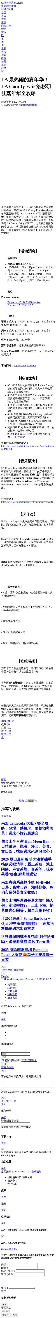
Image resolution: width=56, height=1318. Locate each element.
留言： (5, 1287)
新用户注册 (7, 1067)
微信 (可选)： (8, 1274)
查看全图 (18, 970)
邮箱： (5, 1267)
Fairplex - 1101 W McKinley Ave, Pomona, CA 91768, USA (24, 303)
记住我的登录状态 (14, 1060)
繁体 (34, 105)
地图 (27, 105)
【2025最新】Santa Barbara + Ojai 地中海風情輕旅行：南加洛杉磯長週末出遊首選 (27, 923)
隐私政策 (12, 994)
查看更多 (6, 816)
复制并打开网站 (9, 1315)
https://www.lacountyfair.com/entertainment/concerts (27, 502)
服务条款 (12, 997)
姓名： (5, 1264)
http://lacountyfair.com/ (25, 365)
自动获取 (36, 1171)
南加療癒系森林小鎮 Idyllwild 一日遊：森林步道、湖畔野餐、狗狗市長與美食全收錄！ (28, 887)
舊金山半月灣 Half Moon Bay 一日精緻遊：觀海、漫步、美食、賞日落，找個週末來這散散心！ (27, 846)
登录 (21, 800)
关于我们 (12, 984)
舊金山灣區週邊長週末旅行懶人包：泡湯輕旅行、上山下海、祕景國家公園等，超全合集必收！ (27, 905)
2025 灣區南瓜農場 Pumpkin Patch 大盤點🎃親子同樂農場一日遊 (27, 955)
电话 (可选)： (8, 1271)
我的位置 (6, 970)
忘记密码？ (30, 1060)
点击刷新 (30, 1092)
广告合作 (12, 991)
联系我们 (12, 988)
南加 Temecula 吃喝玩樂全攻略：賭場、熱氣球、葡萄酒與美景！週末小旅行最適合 (27, 828)
